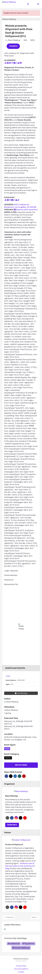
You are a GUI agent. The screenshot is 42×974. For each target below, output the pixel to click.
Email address (10, 575)
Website (7, 818)
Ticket (8, 676)
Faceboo (12, 818)
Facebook (6, 776)
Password (8, 580)
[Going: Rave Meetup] (11, 710)
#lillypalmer (28, 943)
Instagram (16, 818)
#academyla (14, 943)
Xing (19, 776)
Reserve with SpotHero (27, 210)
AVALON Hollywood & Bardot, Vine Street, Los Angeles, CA (20, 738)
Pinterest (24, 776)
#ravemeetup (21, 947)
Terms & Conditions (21, 969)
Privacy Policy (21, 966)
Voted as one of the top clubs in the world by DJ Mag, (20, 866)
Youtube (25, 818)
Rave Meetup (14, 40)
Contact (21, 972)
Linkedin (15, 776)
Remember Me (11, 584)
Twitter (11, 776)
